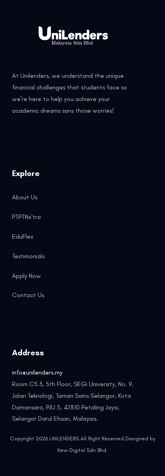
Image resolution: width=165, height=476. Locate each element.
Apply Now (26, 276)
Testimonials (28, 256)
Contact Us (28, 295)
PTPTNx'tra (26, 217)
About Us (24, 197)
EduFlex (22, 236)
